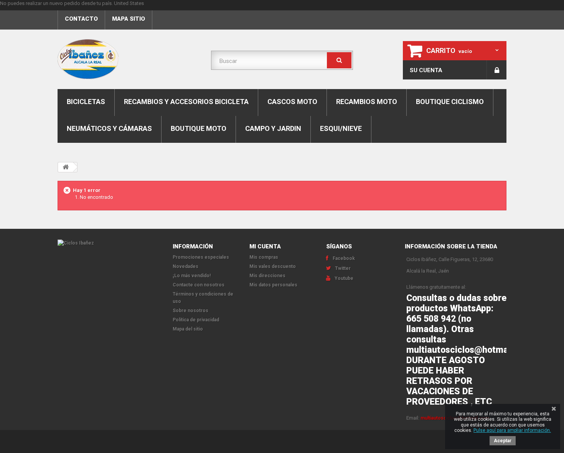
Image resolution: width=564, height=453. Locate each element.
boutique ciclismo (450, 102)
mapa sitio (128, 18)
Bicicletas (86, 102)
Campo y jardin (273, 128)
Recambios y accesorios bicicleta (186, 102)
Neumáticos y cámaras (109, 128)
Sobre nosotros (190, 310)
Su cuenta (426, 70)
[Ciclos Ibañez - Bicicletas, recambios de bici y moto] (129, 59)
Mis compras (263, 257)
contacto (81, 18)
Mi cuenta (265, 246)
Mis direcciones (267, 275)
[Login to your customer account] (496, 69)
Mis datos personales (273, 285)
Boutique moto (198, 128)
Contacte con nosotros (198, 285)
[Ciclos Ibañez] (109, 243)
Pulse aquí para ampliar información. (512, 430)
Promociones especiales (201, 257)
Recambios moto (366, 102)
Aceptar (502, 440)
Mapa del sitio (188, 329)
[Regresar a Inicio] (65, 167)
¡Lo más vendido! (192, 275)
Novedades (185, 266)
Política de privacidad (196, 319)
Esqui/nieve (341, 128)
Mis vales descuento (272, 266)
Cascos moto (292, 102)
